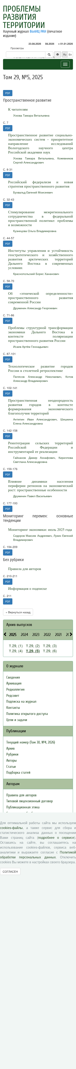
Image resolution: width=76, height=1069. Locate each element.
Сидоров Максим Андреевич (32, 535)
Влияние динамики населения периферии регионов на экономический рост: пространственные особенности (40, 485)
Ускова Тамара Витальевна (31, 115)
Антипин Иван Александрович (35, 419)
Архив (10, 748)
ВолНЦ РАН (38, 31)
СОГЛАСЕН (10, 871)
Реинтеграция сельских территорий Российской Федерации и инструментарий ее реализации (40, 447)
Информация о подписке (27, 588)
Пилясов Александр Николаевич (37, 376)
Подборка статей (18, 772)
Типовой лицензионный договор (29, 801)
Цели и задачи (16, 720)
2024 (24, 634)
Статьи (11, 767)
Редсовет (12, 695)
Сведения (13, 677)
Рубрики (12, 754)
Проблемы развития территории (24, 17)
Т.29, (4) (16, 650)
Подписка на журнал (21, 701)
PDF (7, 93)
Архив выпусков (19, 624)
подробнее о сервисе (56, 837)
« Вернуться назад (18, 612)
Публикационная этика (23, 807)
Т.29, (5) (33, 650)
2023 (35, 634)
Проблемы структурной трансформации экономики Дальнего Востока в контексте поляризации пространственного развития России (40, 334)
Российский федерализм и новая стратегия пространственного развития (40, 184)
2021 (58, 634)
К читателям (18, 109)
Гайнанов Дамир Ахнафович (34, 458)
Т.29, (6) (50, 650)
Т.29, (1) (16, 645)
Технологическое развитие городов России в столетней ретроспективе (40, 368)
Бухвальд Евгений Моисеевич (33, 192)
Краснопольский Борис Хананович (36, 274)
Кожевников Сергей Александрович (43, 160)
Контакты (13, 708)
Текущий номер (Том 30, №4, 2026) (30, 742)
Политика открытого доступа (27, 714)
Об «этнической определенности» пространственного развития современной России (40, 297)
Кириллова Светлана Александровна (43, 460)
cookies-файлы (11, 828)
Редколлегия (15, 689)
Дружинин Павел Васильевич (32, 496)
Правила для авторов (24, 568)
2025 (12, 634)
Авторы (11, 760)
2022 (47, 634)
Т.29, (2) (33, 645)
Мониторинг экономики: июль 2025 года (40, 529)
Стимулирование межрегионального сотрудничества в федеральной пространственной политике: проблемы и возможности (40, 218)
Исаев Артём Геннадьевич (30, 346)
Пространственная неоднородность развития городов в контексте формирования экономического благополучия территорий (40, 407)
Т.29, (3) (50, 645)
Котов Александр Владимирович (43, 378)
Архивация (13, 683)
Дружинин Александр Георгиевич (35, 308)
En (70, 54)
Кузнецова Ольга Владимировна (34, 231)
